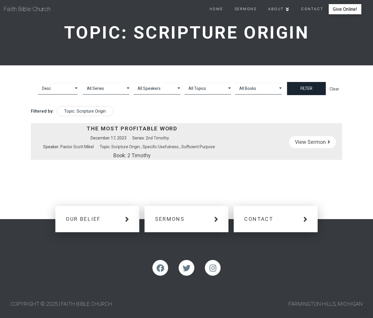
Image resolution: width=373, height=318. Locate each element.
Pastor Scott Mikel (77, 146)
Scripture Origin (125, 146)
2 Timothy (139, 155)
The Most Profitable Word (132, 128)
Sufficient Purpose (198, 146)
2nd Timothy (157, 138)
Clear (334, 89)
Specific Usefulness (160, 146)
